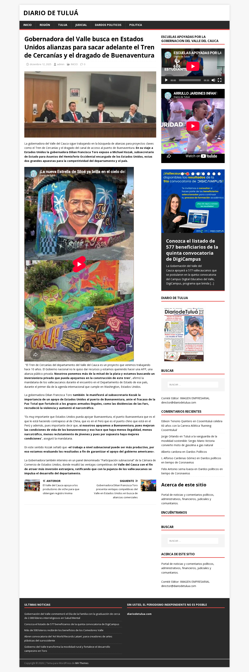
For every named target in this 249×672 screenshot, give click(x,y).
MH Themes (81, 663)
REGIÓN (45, 25)
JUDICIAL (81, 25)
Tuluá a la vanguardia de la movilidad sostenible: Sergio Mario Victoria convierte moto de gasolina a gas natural (189, 440)
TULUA (62, 25)
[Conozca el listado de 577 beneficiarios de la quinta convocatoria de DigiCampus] (193, 201)
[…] (212, 283)
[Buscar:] (193, 384)
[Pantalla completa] (220, 80)
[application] (193, 66)
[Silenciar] (213, 80)
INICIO (27, 25)
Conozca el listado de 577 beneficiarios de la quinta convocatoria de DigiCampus (71, 624)
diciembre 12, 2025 (40, 64)
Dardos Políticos (196, 452)
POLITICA (135, 25)
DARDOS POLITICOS (108, 25)
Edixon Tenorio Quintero (176, 421)
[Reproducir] (166, 80)
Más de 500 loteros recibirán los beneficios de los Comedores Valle (63, 630)
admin (60, 64)
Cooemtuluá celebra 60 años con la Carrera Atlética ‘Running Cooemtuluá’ (191, 425)
